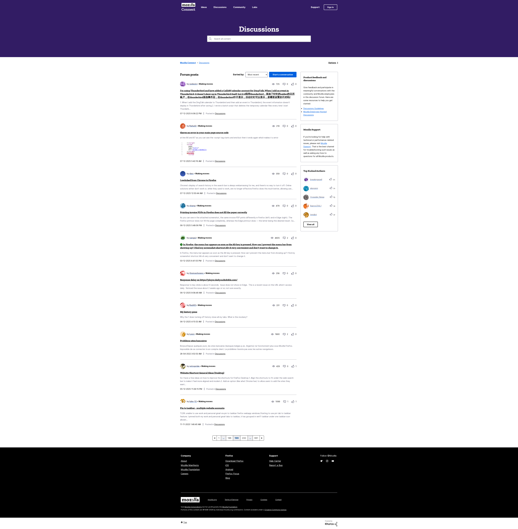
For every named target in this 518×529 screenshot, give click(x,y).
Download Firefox (234, 461)
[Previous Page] (214, 438)
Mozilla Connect (188, 7)
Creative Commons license (275, 510)
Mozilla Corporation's (193, 507)
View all (310, 224)
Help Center (275, 461)
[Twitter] (321, 461)
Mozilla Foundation (190, 469)
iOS (227, 465)
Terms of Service (231, 500)
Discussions (220, 7)
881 (256, 438)
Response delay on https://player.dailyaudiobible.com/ (208, 279)
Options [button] (332, 63)
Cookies (263, 500)
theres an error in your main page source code (204, 132)
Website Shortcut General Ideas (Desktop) (202, 372)
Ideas (204, 7)
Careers (184, 473)
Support (315, 7)
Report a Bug (275, 465)
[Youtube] (333, 461)
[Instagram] (327, 461)
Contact (278, 500)
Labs (254, 7)
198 (229, 438)
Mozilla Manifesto (190, 465)
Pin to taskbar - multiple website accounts (202, 408)
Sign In (330, 7)
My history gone (188, 311)
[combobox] (259, 39)
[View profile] (182, 84)
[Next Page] (262, 438)
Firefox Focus (232, 473)
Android (229, 469)
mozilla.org (212, 500)
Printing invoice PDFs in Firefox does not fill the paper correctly (213, 212)
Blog (227, 478)
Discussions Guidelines (313, 108)
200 (244, 438)
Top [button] (185, 522)
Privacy (249, 500)
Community (239, 7)
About (184, 461)
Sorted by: (238, 74)
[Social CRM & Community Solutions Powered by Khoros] (331, 523)
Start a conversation (283, 74)
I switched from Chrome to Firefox (198, 180)
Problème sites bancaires (193, 340)
